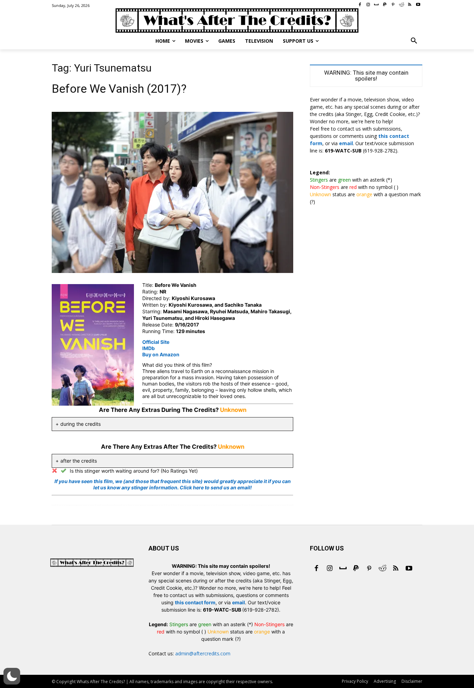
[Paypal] (356, 568)
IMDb (148, 348)
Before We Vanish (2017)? (119, 89)
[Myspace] (342, 568)
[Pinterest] (369, 568)
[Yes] (63, 470)
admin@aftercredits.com (202, 653)
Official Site (155, 342)
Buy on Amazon (160, 354)
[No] (54, 470)
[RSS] (395, 568)
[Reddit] (382, 568)
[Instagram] (329, 568)
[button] (414, 41)
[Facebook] (316, 568)
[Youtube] (408, 568)
